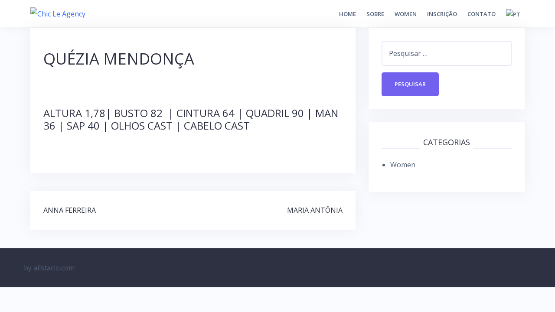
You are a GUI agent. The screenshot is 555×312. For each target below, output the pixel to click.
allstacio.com (54, 268)
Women (406, 14)
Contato (481, 14)
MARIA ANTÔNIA (315, 210)
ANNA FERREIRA (69, 210)
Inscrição (442, 14)
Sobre (375, 14)
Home (347, 14)
